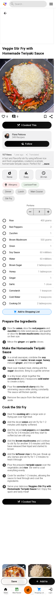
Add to (44, 581)
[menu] (51, 4)
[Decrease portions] (30, 211)
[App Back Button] (5, 13)
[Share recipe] (51, 116)
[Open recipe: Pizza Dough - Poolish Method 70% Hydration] (14, 576)
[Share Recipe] (22, 567)
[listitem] (27, 220)
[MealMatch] (28, 590)
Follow (28, 144)
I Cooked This (28, 125)
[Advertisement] (28, 26)
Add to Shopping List (29, 311)
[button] (11, 185)
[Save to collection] (45, 116)
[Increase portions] (48, 211)
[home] (5, 4)
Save (14, 581)
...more (45, 164)
